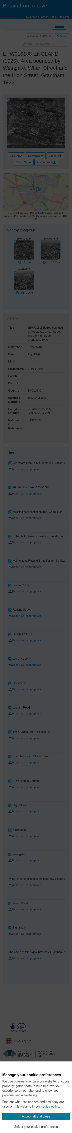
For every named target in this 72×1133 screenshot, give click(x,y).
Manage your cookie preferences (31, 1075)
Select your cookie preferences (36, 1126)
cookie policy (50, 1106)
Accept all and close (36, 1116)
